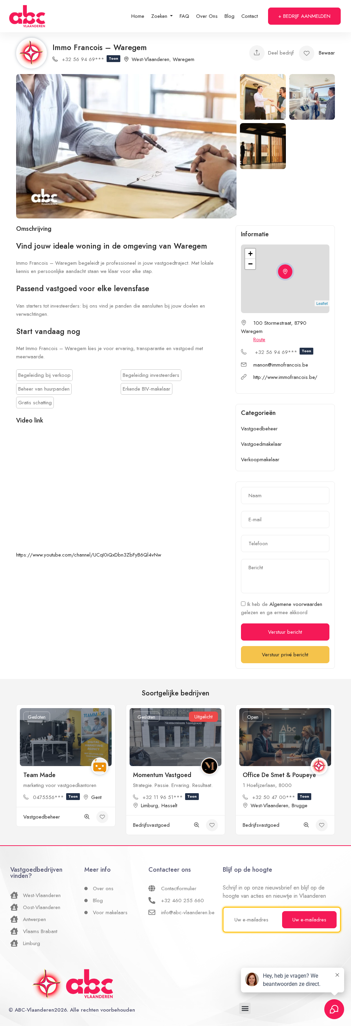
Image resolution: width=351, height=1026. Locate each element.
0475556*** (55, 797)
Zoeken (160, 16)
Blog (229, 16)
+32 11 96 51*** (170, 797)
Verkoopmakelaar (260, 459)
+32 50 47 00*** (280, 797)
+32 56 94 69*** (90, 59)
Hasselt (169, 805)
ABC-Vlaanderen (34, 1010)
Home (137, 16)
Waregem (183, 59)
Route (259, 339)
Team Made (39, 775)
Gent (96, 797)
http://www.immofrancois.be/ (285, 377)
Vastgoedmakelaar (261, 444)
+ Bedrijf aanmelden (304, 16)
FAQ (184, 16)
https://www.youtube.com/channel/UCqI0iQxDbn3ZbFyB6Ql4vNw (88, 555)
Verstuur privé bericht (285, 654)
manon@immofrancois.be (280, 365)
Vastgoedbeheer (259, 428)
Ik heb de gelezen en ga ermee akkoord (281, 608)
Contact (249, 16)
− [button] (250, 264)
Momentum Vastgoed (162, 775)
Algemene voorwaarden (295, 604)
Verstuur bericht (285, 632)
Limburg (149, 805)
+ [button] (250, 253)
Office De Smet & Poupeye (279, 775)
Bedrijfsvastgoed (151, 825)
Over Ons (207, 16)
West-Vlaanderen (150, 59)
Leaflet (322, 303)
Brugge (299, 805)
